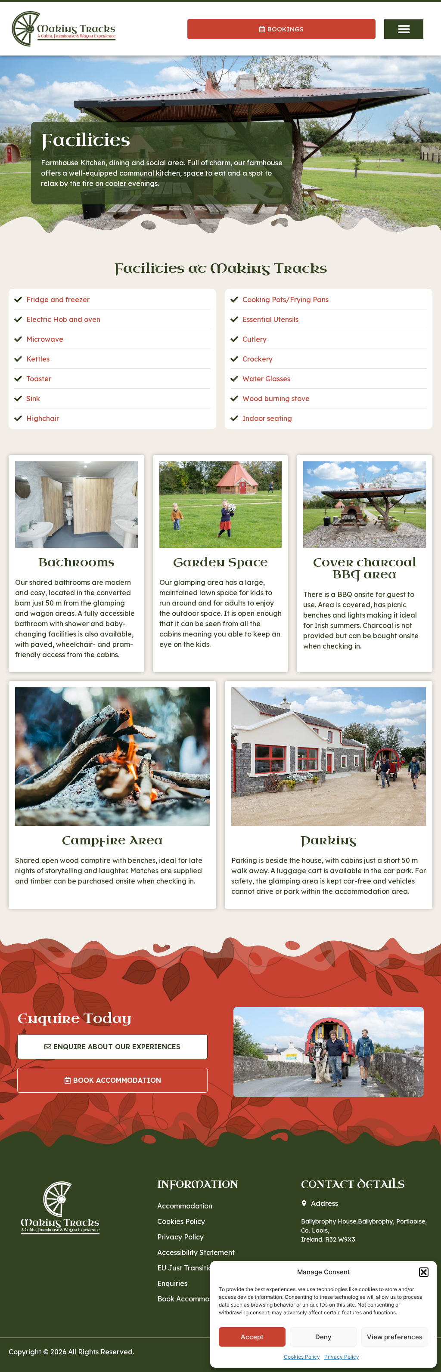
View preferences (394, 1337)
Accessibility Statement (196, 1252)
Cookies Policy (302, 1356)
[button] (423, 1272)
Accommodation (184, 1206)
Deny (323, 1337)
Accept (252, 1337)
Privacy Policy (341, 1356)
